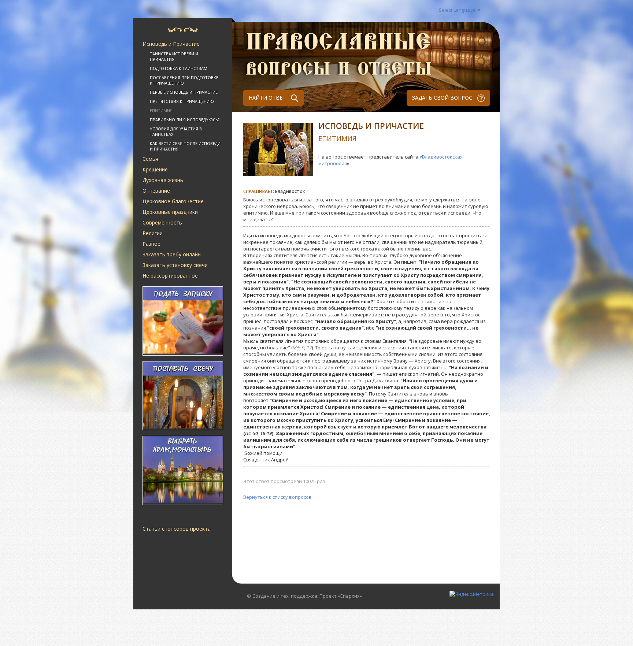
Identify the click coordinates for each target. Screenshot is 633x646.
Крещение (155, 169)
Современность (162, 222)
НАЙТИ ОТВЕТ (268, 97)
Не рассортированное (170, 275)
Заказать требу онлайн (171, 254)
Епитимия (161, 110)
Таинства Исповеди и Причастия (174, 56)
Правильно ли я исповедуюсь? (184, 119)
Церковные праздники (170, 211)
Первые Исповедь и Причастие (184, 92)
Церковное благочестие (173, 201)
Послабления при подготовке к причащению (184, 80)
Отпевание (156, 190)
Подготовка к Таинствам (178, 68)
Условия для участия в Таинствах (176, 131)
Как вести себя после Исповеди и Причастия (185, 146)
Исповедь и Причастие (171, 43)
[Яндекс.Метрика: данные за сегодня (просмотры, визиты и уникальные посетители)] (471, 594)
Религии (152, 233)
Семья (150, 158)
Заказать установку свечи (175, 264)
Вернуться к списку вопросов (277, 497)
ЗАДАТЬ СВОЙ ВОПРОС (443, 97)
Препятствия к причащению (182, 101)
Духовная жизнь (162, 180)
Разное (151, 243)
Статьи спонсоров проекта (176, 528)
